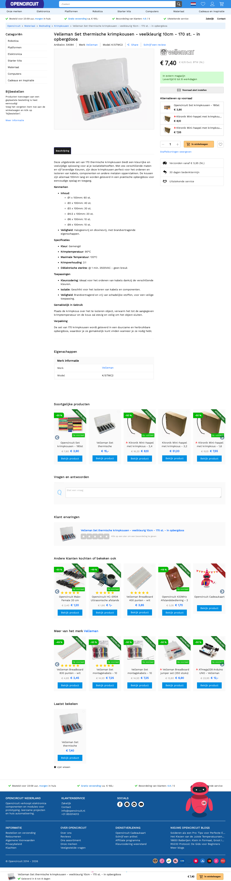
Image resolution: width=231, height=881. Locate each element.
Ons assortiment (71, 840)
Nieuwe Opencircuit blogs (190, 827)
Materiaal (178, 11)
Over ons (66, 832)
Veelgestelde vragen (73, 847)
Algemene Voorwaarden (20, 840)
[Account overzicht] (209, 4)
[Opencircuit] (24, 4)
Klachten (11, 847)
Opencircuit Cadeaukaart (131, 832)
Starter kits (124, 11)
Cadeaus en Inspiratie (211, 11)
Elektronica (43, 11)
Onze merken (14, 11)
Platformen (71, 11)
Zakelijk (210, 18)
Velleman (107, 367)
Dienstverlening (128, 827)
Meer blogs (177, 847)
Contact (221, 18)
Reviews (66, 836)
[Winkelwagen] (219, 4)
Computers (152, 11)
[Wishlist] (200, 4)
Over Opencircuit (74, 827)
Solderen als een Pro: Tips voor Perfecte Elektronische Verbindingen (197, 832)
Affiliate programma (128, 840)
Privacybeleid (14, 844)
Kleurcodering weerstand (131, 844)
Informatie (14, 827)
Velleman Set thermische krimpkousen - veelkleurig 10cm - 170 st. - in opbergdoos (132, 530)
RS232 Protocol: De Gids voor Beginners (195, 844)
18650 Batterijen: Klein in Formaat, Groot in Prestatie (197, 840)
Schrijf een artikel (126, 836)
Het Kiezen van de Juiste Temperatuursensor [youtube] (197, 836)
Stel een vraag (75, 490)
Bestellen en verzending (21, 832)
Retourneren (13, 836)
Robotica (98, 11)
